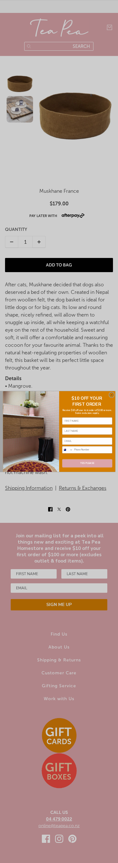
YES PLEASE (87, 463)
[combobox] (67, 449)
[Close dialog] (111, 394)
